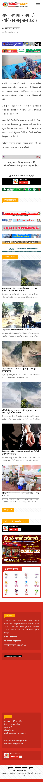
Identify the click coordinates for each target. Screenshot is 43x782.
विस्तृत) (7, 632)
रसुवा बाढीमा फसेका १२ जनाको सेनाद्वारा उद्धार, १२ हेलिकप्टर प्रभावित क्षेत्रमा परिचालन (19, 289)
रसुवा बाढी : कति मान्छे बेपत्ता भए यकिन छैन (17, 329)
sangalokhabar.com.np (20, 770)
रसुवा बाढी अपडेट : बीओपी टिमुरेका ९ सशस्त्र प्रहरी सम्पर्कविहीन (19, 370)
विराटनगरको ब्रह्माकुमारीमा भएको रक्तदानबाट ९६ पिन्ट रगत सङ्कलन (20, 494)
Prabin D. (22, 776)
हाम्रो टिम (10, 768)
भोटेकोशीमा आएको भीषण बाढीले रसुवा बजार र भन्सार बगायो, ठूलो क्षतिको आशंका (20, 411)
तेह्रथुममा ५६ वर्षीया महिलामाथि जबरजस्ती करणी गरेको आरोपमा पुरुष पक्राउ (20, 453)
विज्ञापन (24, 768)
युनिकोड (31, 768)
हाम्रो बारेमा (18, 768)
